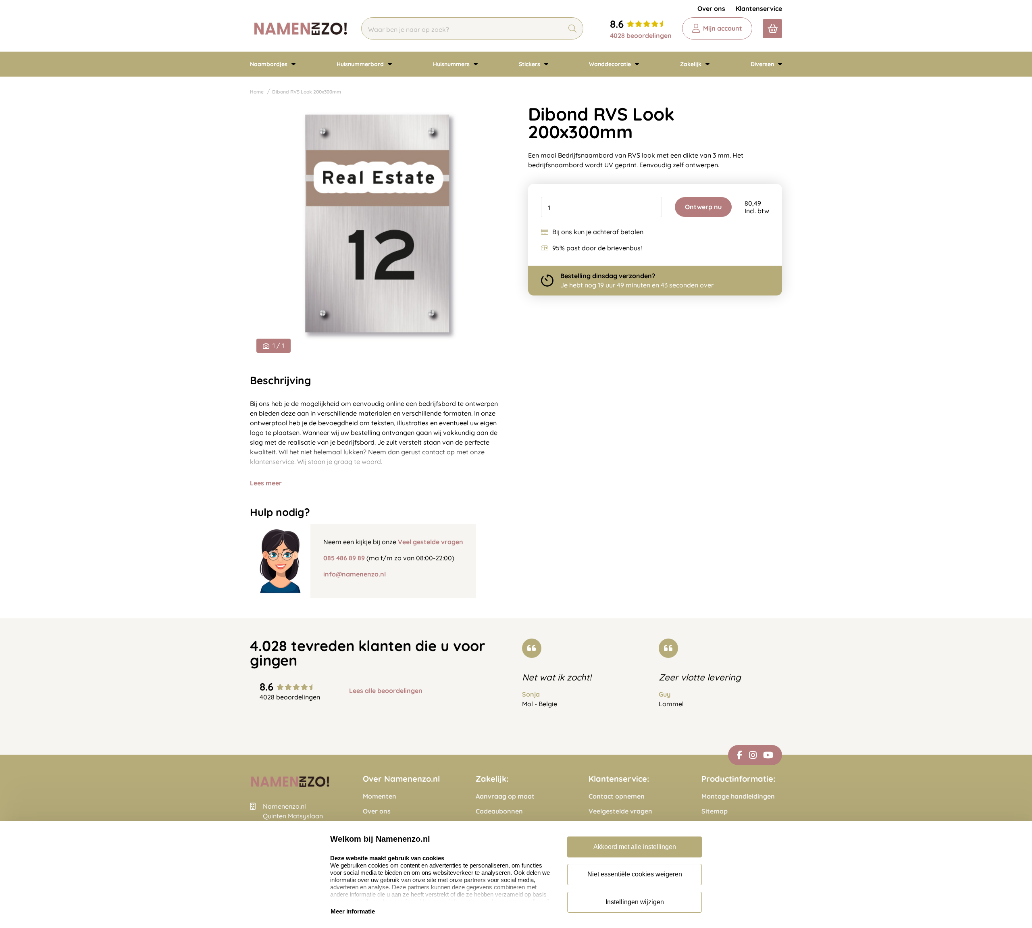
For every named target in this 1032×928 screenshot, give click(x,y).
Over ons (711, 8)
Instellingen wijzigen (634, 902)
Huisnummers (452, 64)
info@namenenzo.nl (354, 574)
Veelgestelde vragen (620, 811)
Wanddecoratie (611, 64)
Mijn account (722, 28)
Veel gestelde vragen (430, 542)
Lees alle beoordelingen (385, 691)
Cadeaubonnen (499, 811)
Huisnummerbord (361, 64)
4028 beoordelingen (641, 35)
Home (257, 92)
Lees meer (266, 483)
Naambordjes (269, 64)
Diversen (763, 64)
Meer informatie (353, 911)
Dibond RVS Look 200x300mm (306, 92)
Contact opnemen (617, 796)
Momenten (379, 796)
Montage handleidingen (738, 796)
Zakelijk (691, 64)
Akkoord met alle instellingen (634, 846)
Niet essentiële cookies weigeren (634, 874)
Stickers (530, 64)
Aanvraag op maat (505, 796)
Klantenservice (759, 8)
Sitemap (714, 811)
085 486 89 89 (344, 558)
